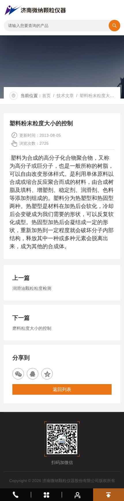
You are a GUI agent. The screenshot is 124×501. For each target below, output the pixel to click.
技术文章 (65, 95)
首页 (46, 95)
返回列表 (62, 389)
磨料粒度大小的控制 (31, 328)
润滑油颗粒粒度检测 (31, 288)
